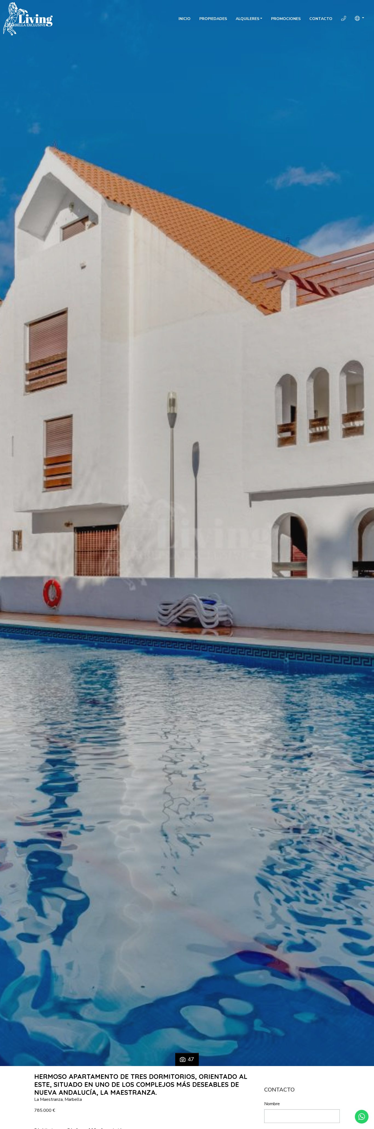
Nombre (272, 1104)
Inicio (185, 18)
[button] (359, 18)
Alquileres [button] (247, 18)
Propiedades (213, 18)
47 (191, 1059)
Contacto (320, 18)
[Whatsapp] (362, 1117)
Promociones (286, 18)
